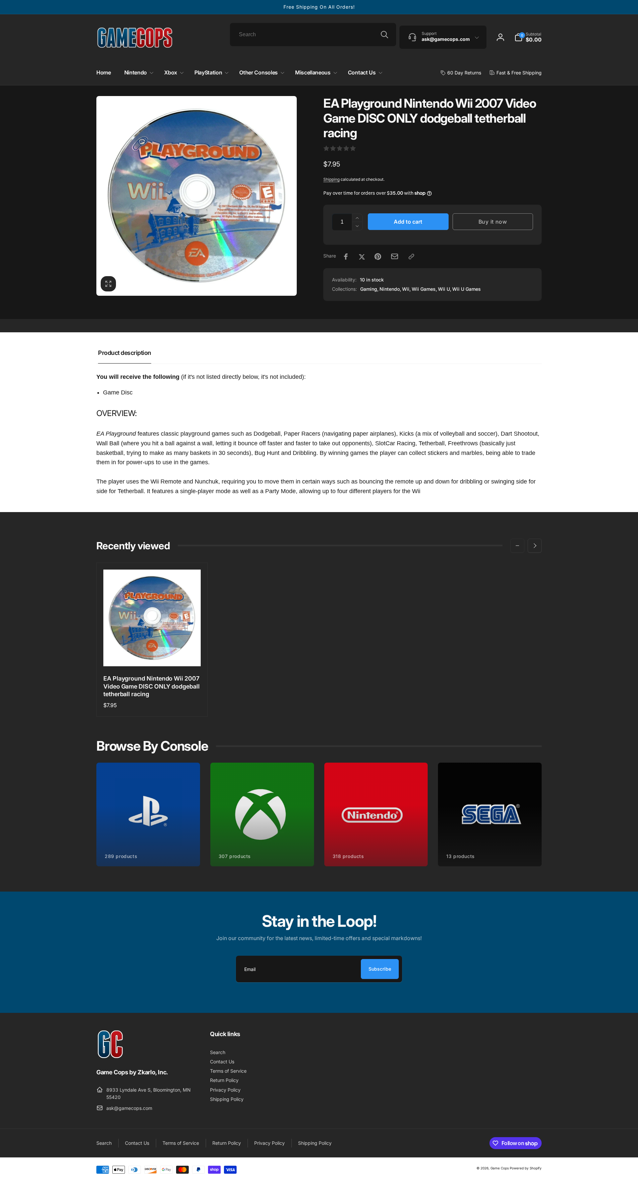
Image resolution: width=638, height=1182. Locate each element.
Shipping (331, 179)
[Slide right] (535, 546)
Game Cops (499, 1168)
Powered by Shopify (526, 1168)
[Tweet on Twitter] (362, 256)
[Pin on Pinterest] (377, 256)
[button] (528, 37)
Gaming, (369, 289)
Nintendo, (390, 289)
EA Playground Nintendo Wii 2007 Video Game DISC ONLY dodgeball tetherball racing (151, 686)
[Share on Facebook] (346, 256)
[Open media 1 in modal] (196, 195)
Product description (124, 352)
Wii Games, (424, 289)
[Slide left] (517, 546)
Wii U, (444, 289)
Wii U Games (466, 289)
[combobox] (313, 34)
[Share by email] (394, 256)
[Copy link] (411, 256)
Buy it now (492, 221)
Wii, (406, 289)
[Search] (384, 34)
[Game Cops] (110, 1056)
